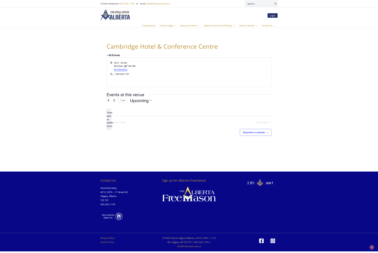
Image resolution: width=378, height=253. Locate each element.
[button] (174, 25)
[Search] (275, 3)
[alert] (109, 119)
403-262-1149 (126, 3)
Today (122, 100)
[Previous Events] (108, 100)
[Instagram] (273, 241)
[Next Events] (114, 100)
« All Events (113, 55)
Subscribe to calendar (254, 132)
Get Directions (120, 69)
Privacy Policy (107, 237)
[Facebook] (261, 241)
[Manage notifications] (371, 247)
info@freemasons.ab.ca (158, 3)
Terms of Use (107, 242)
